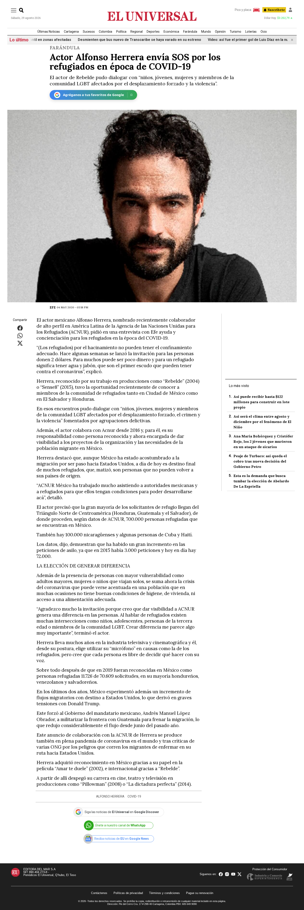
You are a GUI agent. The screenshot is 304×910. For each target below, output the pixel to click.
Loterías (251, 31)
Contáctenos (99, 893)
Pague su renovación (199, 893)
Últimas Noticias (48, 31)
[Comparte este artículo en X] (20, 343)
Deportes (153, 31)
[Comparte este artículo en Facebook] (20, 328)
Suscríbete (276, 10)
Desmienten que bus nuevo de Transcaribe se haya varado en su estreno (118, 40)
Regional (136, 31)
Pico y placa (243, 10)
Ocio (264, 31)
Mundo (206, 31)
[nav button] (13, 10)
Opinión (220, 31)
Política (121, 31)
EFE (53, 307)
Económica (171, 31)
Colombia (105, 31)
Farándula (190, 31)
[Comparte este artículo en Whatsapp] (20, 335)
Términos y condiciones (164, 893)
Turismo (235, 31)
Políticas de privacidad (128, 893)
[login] (290, 10)
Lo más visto (239, 386)
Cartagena (71, 31)
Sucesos (89, 31)
